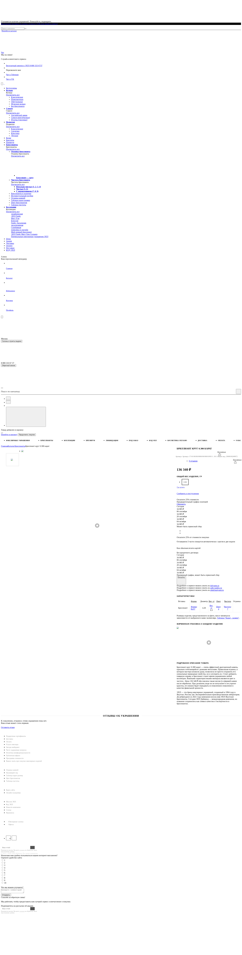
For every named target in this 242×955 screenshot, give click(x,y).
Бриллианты (46, 440)
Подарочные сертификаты (16, 736)
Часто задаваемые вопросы (16, 750)
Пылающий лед (12, 773)
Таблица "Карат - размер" (228, 618)
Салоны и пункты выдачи (11, 341)
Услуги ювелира (12, 744)
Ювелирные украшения (18, 440)
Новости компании (13, 807)
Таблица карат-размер (14, 776)
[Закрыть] (2, 432)
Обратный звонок (8, 365)
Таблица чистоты (12, 781)
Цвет (218, 601)
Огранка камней (12, 770)
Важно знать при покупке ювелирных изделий (24, 761)
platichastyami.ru (217, 590)
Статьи (8, 810)
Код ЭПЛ (9, 804)
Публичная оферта (13, 756)
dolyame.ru (214, 586)
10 (5, 883)
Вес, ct (211, 601)
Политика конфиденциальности (18, 753)
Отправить (6, 895)
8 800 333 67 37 (8, 829)
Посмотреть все (13, 95)
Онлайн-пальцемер (13, 793)
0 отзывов (193, 461)
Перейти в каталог (9, 31)
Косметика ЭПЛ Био (177, 440)
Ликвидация (112, 440)
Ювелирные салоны (15, 822)
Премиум (90, 440)
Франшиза (10, 813)
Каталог (11, 446)
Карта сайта (10, 790)
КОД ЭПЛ (153, 440)
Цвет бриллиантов (13, 778)
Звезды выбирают (12, 747)
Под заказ (133, 440)
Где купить (181, 487)
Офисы (11, 824)
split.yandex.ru (216, 588)
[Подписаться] (32, 847)
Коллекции (69, 440)
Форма (194, 601)
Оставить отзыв (8, 727)
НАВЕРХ (5, 730)
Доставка (202, 440)
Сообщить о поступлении (188, 493)
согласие (22, 850)
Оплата (221, 440)
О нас (238, 440)
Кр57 (193, 609)
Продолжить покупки (27, 435)
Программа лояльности (15, 758)
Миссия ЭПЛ (11, 802)
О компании (8, 797)
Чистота (227, 601)
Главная (4, 446)
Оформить (181, 504)
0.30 (185, 482)
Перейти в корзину (9, 434)
